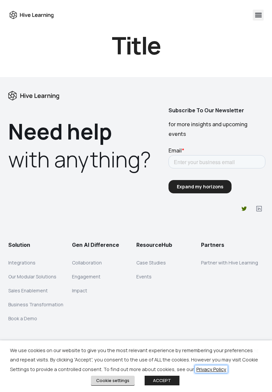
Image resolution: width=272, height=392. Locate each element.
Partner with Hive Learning (229, 262)
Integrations (21, 262)
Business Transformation (35, 304)
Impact (79, 290)
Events (144, 276)
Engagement (86, 276)
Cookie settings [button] (112, 380)
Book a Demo (22, 318)
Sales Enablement (28, 290)
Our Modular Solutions (32, 276)
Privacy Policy (211, 369)
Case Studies (151, 262)
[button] (258, 15)
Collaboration (87, 262)
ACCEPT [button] (162, 380)
